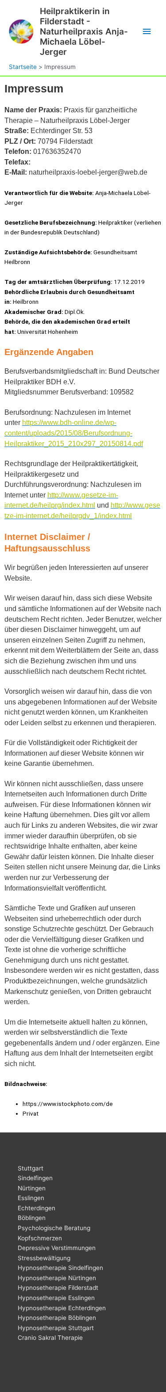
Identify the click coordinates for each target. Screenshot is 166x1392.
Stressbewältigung (44, 1258)
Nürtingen (32, 1188)
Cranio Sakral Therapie (50, 1337)
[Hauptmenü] (147, 31)
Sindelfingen (35, 1178)
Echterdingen (36, 1208)
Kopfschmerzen (40, 1238)
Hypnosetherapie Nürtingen (57, 1277)
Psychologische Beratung (54, 1227)
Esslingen (31, 1197)
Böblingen (32, 1217)
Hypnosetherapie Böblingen (57, 1317)
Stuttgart (30, 1168)
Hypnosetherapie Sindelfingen (60, 1267)
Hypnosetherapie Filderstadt (58, 1287)
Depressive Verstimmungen (57, 1247)
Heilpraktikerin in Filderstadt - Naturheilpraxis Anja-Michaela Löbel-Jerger (84, 31)
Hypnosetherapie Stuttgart (56, 1327)
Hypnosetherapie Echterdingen (62, 1308)
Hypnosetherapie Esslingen (56, 1297)
